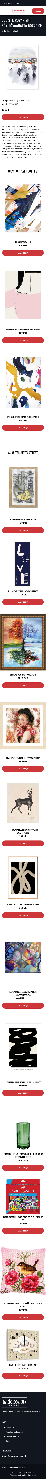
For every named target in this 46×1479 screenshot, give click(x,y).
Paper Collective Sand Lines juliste (23, 904)
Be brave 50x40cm (23, 242)
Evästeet (31, 1472)
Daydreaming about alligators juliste (23, 329)
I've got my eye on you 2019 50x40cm (23, 416)
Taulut (27, 100)
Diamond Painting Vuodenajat (23, 674)
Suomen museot (12, 1436)
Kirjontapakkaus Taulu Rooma (23, 519)
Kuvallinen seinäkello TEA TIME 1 (23, 1365)
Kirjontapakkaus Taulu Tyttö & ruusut (23, 758)
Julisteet (14, 31)
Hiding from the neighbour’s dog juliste (23, 1082)
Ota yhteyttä (22, 1472)
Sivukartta (32, 1475)
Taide (6, 31)
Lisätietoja (23, 117)
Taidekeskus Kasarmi (14, 1432)
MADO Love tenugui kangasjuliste (23, 591)
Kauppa (38, 11)
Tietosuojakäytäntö (18, 1475)
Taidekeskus (11, 1427)
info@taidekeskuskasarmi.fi (10, 3)
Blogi (8, 1441)
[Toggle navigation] (4, 11)
